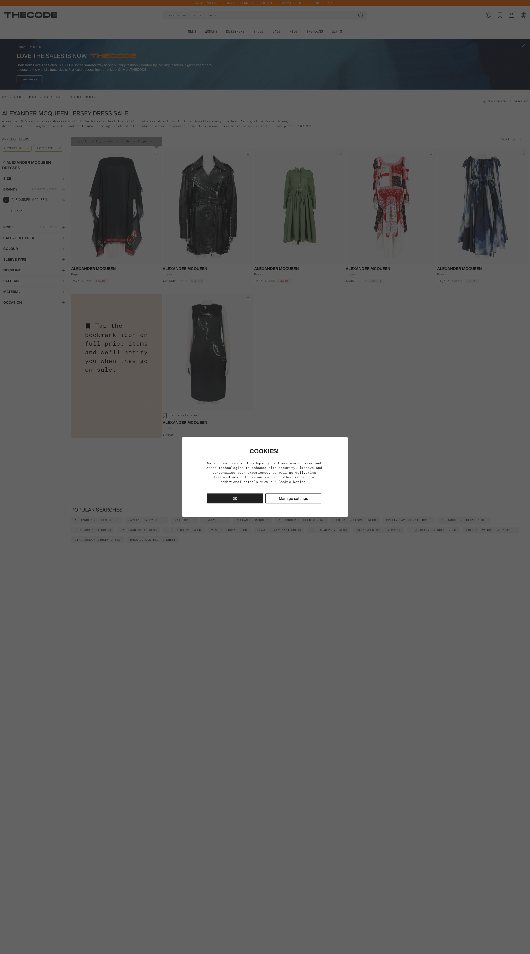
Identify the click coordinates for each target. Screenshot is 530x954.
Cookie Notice (292, 481)
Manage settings (293, 498)
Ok (235, 498)
